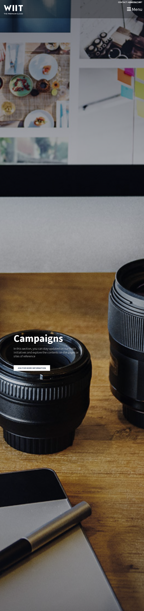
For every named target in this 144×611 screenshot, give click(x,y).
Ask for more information (32, 368)
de (135, 2)
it (140, 2)
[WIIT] (19, 9)
